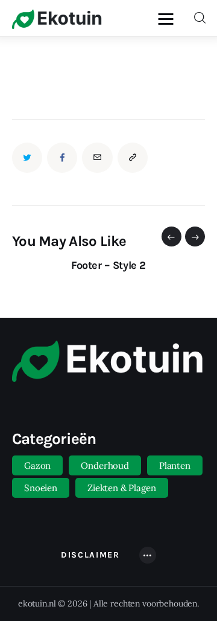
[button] (171, 236)
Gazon (37, 465)
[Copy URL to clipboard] (133, 158)
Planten (174, 465)
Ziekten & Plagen (121, 488)
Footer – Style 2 (108, 265)
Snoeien (40, 488)
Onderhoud (105, 465)
